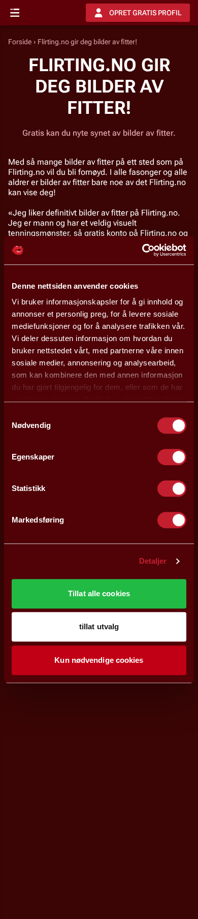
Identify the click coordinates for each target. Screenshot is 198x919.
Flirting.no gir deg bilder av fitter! (87, 42)
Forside (19, 42)
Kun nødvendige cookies (98, 660)
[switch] (171, 457)
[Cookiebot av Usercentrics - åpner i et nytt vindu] (142, 250)
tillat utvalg (99, 626)
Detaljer (153, 561)
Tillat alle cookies (99, 593)
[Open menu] (14, 12)
